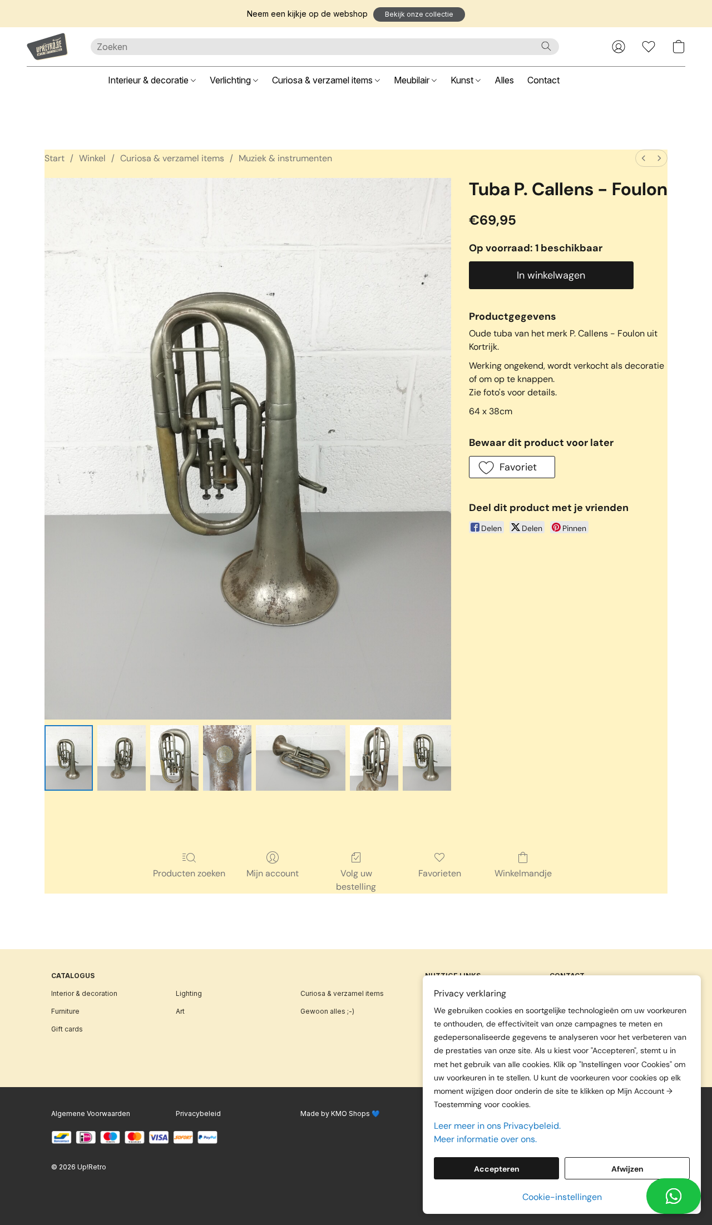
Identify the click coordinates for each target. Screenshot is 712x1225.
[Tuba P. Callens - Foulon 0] (68, 758)
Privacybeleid (198, 1113)
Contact (543, 80)
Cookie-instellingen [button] (562, 1197)
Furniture (65, 1011)
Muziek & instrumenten (285, 158)
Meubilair (413, 80)
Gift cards (67, 1029)
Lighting (189, 993)
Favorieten (439, 873)
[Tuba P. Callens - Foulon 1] (121, 758)
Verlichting (231, 80)
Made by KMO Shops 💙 (340, 1113)
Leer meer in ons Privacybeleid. (497, 1126)
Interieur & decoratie (149, 80)
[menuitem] (643, 158)
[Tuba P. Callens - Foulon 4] (300, 758)
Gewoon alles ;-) (327, 1011)
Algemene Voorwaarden (90, 1113)
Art (180, 1011)
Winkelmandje (523, 873)
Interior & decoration (84, 993)
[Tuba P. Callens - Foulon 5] (374, 758)
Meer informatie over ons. (485, 1139)
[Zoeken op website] (546, 46)
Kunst (463, 80)
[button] (419, 14)
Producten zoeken (189, 873)
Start (54, 158)
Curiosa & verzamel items (323, 80)
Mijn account (272, 873)
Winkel (92, 158)
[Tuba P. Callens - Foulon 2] (174, 758)
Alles (504, 80)
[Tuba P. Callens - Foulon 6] (427, 758)
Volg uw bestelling (356, 879)
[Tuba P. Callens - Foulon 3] (227, 758)
